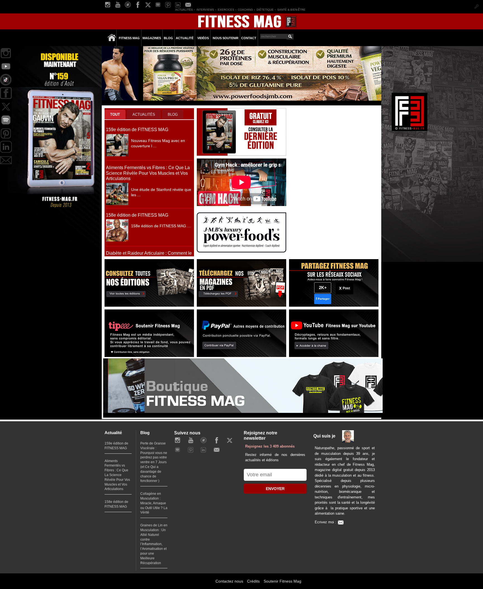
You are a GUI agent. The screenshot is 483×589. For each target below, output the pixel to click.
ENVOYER (275, 488)
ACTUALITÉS (143, 114)
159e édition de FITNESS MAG (137, 129)
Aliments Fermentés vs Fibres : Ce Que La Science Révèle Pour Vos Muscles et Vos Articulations (148, 173)
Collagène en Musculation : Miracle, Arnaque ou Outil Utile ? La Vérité (153, 503)
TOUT (115, 114)
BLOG (173, 114)
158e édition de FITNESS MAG (137, 215)
